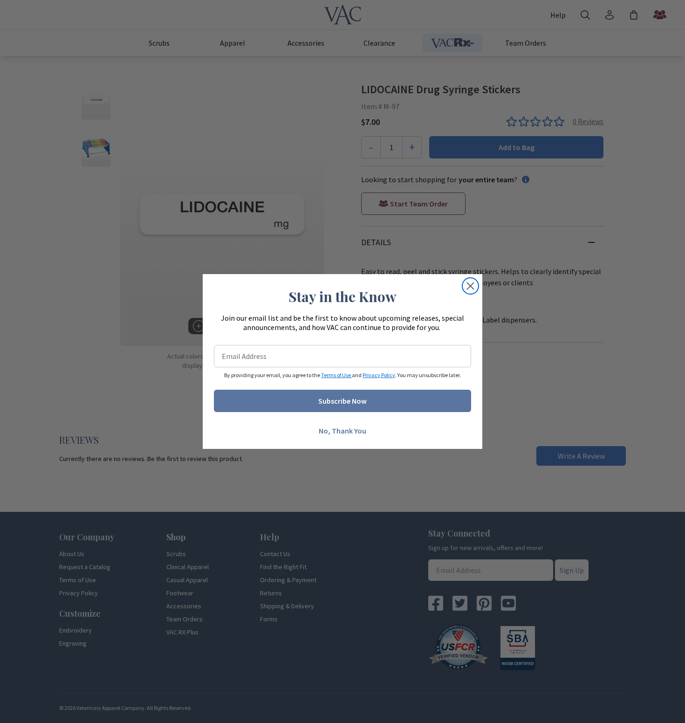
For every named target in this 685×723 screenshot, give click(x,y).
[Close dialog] (470, 286)
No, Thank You (342, 430)
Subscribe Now (342, 401)
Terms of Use (336, 375)
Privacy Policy (379, 375)
